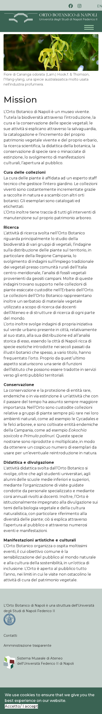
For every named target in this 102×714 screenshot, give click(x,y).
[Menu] (91, 25)
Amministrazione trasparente (27, 645)
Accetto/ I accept (21, 706)
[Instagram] (79, 6)
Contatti (10, 635)
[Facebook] (71, 6)
